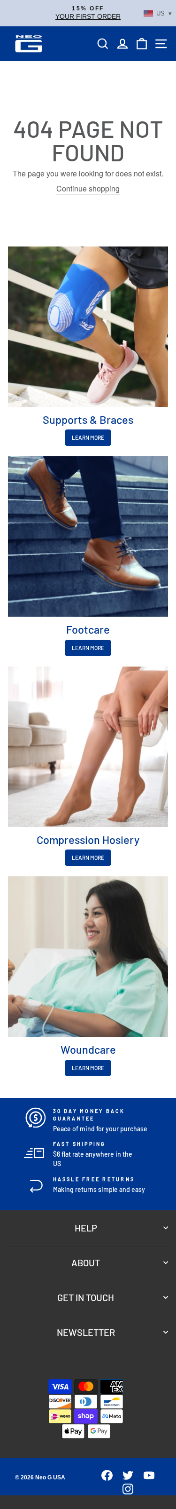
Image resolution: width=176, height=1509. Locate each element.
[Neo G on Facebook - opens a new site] (103, 1478)
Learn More (88, 437)
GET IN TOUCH (85, 1297)
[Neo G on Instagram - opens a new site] (124, 1491)
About (85, 1262)
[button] (88, 13)
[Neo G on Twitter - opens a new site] (124, 1478)
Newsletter (86, 1332)
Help (86, 1227)
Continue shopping (88, 188)
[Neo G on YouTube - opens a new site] (145, 1478)
